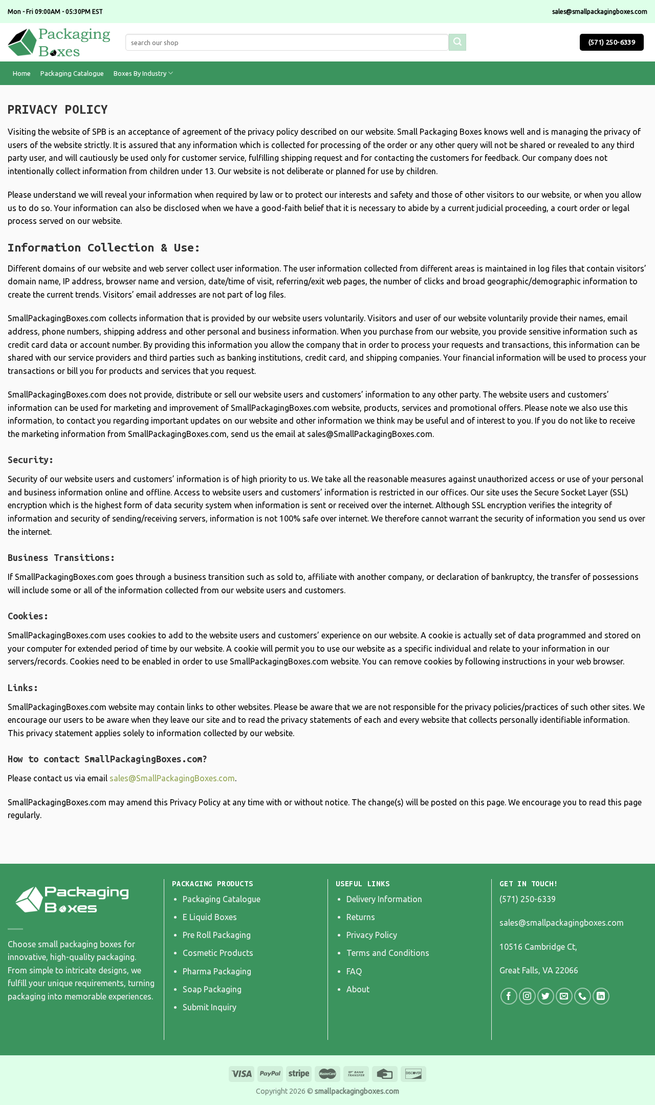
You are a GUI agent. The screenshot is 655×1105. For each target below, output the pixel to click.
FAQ (354, 971)
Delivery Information (384, 899)
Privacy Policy (371, 935)
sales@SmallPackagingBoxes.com (172, 778)
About (357, 989)
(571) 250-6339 (527, 899)
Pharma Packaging (217, 971)
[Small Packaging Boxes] (59, 42)
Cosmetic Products (218, 952)
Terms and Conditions (387, 952)
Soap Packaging (212, 989)
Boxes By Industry (140, 73)
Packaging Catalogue (72, 73)
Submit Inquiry (209, 1007)
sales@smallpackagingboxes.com (561, 922)
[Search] (457, 42)
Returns (360, 917)
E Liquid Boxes (210, 917)
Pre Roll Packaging (217, 935)
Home (22, 73)
